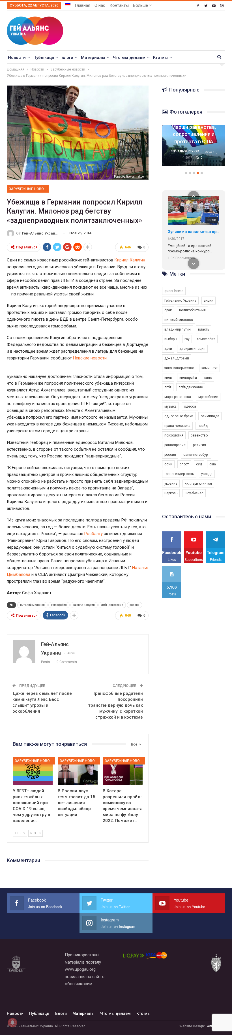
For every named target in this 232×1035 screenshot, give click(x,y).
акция (208, 301)
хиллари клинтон (198, 483)
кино (208, 378)
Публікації (43, 57)
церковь (170, 493)
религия (199, 445)
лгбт (167, 387)
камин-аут (209, 368)
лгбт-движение (112, 604)
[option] (193, 148)
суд (199, 464)
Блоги (67, 57)
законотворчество (179, 368)
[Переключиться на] (67, 3)
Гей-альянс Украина (180, 301)
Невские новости (90, 358)
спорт (184, 464)
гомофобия (59, 604)
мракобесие (208, 397)
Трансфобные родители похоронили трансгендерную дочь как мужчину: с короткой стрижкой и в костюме (115, 705)
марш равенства (177, 397)
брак (168, 310)
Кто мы (160, 57)
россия (134, 604)
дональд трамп (176, 358)
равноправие (175, 445)
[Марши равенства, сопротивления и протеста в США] (193, 145)
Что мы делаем (129, 57)
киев (168, 378)
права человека (177, 426)
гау (187, 339)
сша (212, 464)
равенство (199, 435)
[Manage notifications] (12, 1022)
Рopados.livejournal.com (130, 176)
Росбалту (93, 533)
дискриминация (192, 349)
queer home (173, 291)
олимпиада (210, 416)
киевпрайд (188, 378)
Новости (17, 57)
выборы (170, 339)
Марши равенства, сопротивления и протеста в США (193, 134)
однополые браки (178, 416)
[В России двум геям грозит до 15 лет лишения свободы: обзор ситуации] (78, 771)
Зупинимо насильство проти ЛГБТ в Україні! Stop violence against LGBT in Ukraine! (193, 231)
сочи (168, 464)
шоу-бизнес (194, 493)
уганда (206, 474)
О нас (99, 5)
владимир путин (177, 329)
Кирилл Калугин (129, 260)
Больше (141, 5)
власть (203, 329)
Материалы (93, 57)
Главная (82, 5)
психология (173, 435)
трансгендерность (179, 474)
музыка (170, 406)
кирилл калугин (84, 604)
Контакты (119, 5)
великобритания (192, 310)
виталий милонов (32, 604)
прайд (203, 426)
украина (170, 483)
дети (168, 349)
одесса (190, 406)
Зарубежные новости (29, 189)
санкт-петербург (196, 455)
